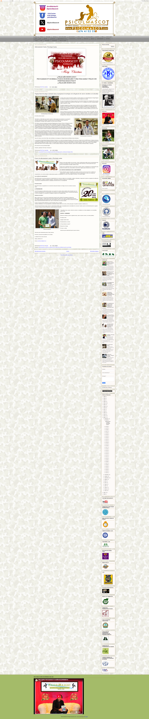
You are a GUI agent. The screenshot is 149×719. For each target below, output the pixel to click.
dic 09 (107, 459)
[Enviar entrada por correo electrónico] (50, 150)
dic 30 (107, 426)
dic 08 (107, 461)
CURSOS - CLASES (80, 36)
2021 (105, 404)
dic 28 (107, 429)
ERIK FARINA (48, 36)
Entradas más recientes (40, 251)
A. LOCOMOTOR (52, 38)
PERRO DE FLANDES (62, 40)
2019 (105, 407)
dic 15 (107, 450)
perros (65, 247)
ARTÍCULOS (55, 36)
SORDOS (36, 40)
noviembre (107, 474)
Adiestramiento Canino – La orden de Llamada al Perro (110, 263)
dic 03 (107, 469)
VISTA (40, 38)
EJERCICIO (92, 38)
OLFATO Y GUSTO (109, 36)
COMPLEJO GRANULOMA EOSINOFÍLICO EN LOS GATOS (110, 294)
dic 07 (107, 463)
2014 (105, 414)
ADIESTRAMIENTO (71, 36)
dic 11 (107, 456)
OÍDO (36, 38)
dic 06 (107, 464)
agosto (106, 479)
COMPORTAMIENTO (100, 38)
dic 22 (107, 439)
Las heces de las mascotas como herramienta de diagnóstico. (110, 325)
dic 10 (107, 458)
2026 (105, 396)
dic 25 (107, 434)
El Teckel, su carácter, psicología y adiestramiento (107, 86)
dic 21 (107, 440)
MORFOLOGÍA (86, 38)
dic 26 (107, 432)
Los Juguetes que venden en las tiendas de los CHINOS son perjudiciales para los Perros (108, 306)
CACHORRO (97, 36)
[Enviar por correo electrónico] (52, 87)
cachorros (47, 247)
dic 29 (107, 428)
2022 (105, 403)
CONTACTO (42, 36)
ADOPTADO (108, 38)
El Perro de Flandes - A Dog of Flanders (110, 355)
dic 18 (107, 445)
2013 (105, 415)
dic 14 (107, 451)
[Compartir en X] (54, 87)
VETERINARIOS (54, 40)
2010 (105, 494)
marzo (106, 487)
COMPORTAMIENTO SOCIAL (62, 38)
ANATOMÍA (45, 38)
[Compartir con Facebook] (55, 87)
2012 (105, 417)
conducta (51, 247)
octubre (106, 476)
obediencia (62, 247)
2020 (105, 406)
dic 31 (107, 420)
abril (105, 485)
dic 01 (107, 472)
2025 (105, 398)
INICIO (36, 36)
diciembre (106, 418)
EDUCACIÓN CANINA (62, 36)
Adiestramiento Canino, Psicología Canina (46, 47)
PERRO (102, 36)
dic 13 (107, 453)
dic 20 (107, 442)
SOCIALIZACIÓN (72, 38)
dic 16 (107, 448)
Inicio (67, 251)
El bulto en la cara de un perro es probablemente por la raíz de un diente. (110, 273)
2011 (105, 492)
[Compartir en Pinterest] (56, 87)
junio (106, 482)
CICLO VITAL (79, 38)
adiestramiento (42, 247)
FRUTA (41, 40)
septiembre (107, 477)
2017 (105, 409)
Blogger (86, 716)
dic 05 (107, 466)
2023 (105, 401)
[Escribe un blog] (53, 87)
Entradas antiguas (94, 251)
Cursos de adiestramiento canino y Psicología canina (48, 158)
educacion (58, 247)
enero (106, 490)
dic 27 (107, 431)
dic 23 (107, 437)
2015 (105, 412)
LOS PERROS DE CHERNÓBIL (110, 283)
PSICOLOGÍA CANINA (89, 36)
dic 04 (107, 467)
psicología (69, 247)
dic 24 (107, 436)
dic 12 (107, 455)
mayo (106, 484)
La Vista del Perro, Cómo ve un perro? (110, 315)
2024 (105, 399)
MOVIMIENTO (47, 40)
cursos (54, 247)
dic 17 (107, 447)
